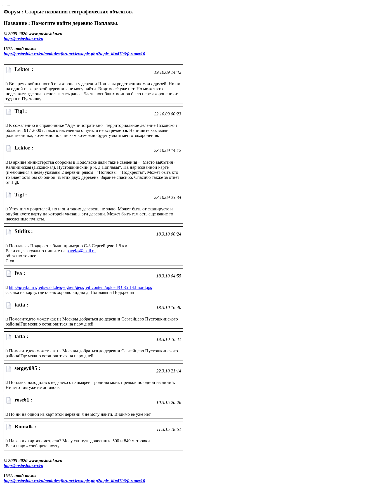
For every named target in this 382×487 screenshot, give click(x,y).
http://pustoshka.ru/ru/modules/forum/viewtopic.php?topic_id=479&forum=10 (74, 53)
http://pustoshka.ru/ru (23, 38)
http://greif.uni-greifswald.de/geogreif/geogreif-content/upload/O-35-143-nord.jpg (80, 287)
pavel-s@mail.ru (81, 250)
